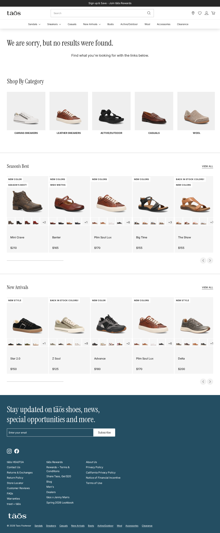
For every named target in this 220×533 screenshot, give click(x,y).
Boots (110, 24)
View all (207, 166)
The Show (184, 237)
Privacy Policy (94, 467)
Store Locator (15, 483)
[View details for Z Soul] (53, 342)
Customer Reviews (18, 488)
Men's (50, 486)
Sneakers (52, 24)
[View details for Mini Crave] (11, 221)
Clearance (182, 24)
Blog (49, 481)
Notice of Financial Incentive (103, 477)
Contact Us (13, 467)
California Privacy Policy (101, 472)
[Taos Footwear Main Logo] (14, 13)
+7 (212, 222)
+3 (170, 222)
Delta (181, 358)
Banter (56, 237)
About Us (91, 462)
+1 (85, 222)
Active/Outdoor (129, 24)
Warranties (13, 498)
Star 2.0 (15, 358)
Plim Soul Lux (103, 237)
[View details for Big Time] (137, 221)
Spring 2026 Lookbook (60, 502)
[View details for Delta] (179, 342)
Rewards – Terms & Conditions (58, 469)
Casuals (72, 24)
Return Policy (15, 477)
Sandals (33, 24)
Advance (100, 358)
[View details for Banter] (53, 221)
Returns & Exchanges (20, 472)
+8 (86, 343)
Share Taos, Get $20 (58, 476)
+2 (44, 222)
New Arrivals (90, 24)
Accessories (163, 24)
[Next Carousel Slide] (210, 260)
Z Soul (56, 358)
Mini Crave (17, 237)
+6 (128, 222)
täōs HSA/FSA (15, 462)
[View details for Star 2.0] (11, 342)
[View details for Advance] (95, 342)
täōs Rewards (54, 462)
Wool (147, 24)
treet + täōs (14, 504)
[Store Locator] (193, 13)
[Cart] (213, 13)
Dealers (51, 492)
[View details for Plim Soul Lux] (95, 221)
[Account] (206, 13)
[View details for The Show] (179, 221)
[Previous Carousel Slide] (203, 260)
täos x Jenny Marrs (57, 497)
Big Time (141, 237)
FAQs (10, 493)
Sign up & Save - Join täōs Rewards (110, 3)
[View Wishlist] (200, 13)
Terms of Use (94, 483)
